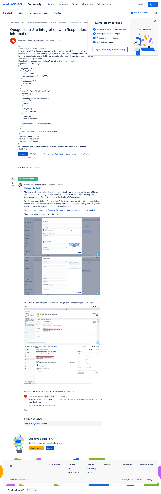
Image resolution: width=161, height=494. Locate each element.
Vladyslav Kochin (25, 41)
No (35, 490)
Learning (63, 4)
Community (35, 4)
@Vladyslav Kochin (34, 188)
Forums (51, 4)
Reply (26, 410)
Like (31, 405)
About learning (91, 469)
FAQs (69, 469)
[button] (62, 236)
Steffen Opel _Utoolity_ (61, 154)
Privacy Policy (127, 480)
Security (149, 480)
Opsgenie (52, 22)
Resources (89, 472)
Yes (28, 490)
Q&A (20, 12)
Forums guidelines (74, 472)
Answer (23, 154)
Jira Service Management (36, 22)
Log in (141, 4)
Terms (139, 480)
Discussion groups (39, 12)
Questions (62, 22)
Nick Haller (28, 185)
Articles (57, 12)
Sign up (152, 4)
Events (75, 4)
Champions (87, 4)
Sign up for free (36, 448)
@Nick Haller (36, 399)
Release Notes (104, 4)
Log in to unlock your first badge (110, 49)
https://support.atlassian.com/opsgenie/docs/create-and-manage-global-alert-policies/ (59, 210)
